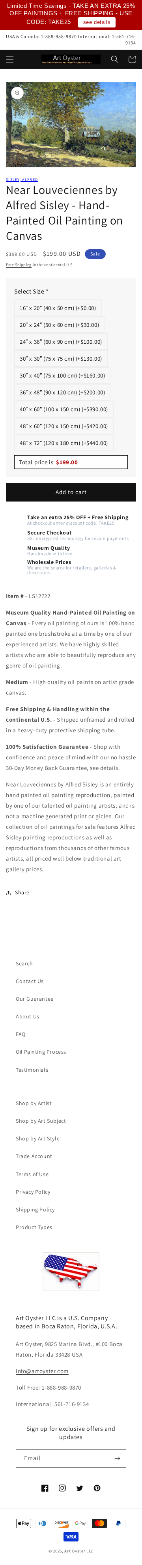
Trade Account (34, 1156)
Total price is (48, 462)
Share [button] (22, 892)
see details (97, 22)
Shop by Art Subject (41, 1120)
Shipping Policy (35, 1209)
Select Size (31, 291)
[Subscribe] (117, 1458)
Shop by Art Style (38, 1138)
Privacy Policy (33, 1191)
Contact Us (30, 981)
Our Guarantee (35, 998)
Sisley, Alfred (22, 179)
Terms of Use (32, 1174)
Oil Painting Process (41, 1051)
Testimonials (32, 1069)
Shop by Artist (34, 1103)
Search (24, 963)
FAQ (21, 1034)
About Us (27, 1016)
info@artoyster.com (42, 1371)
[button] (10, 59)
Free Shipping (19, 264)
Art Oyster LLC (78, 1551)
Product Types (34, 1227)
